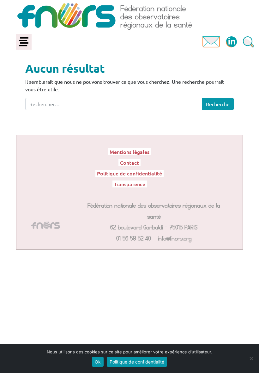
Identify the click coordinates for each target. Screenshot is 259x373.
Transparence (129, 183)
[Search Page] (248, 41)
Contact (129, 162)
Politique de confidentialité (129, 173)
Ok (98, 361)
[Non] (251, 358)
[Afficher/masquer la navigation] (24, 42)
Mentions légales (129, 151)
